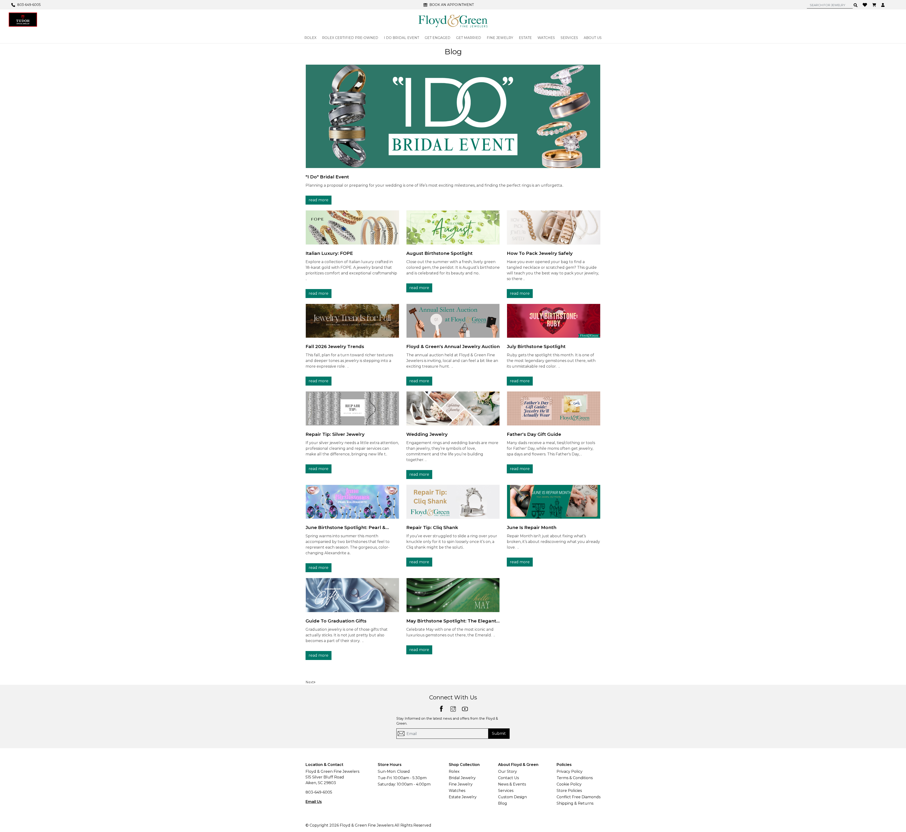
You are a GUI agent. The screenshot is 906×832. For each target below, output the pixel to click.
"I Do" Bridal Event (327, 177)
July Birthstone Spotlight (536, 346)
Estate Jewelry (463, 797)
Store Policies (569, 790)
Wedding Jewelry (427, 434)
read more (318, 200)
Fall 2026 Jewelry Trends (335, 346)
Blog (502, 803)
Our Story (507, 771)
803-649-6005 (319, 792)
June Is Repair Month (531, 527)
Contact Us (508, 778)
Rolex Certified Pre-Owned (350, 38)
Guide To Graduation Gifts (336, 621)
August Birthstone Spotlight (439, 253)
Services (505, 790)
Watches (457, 790)
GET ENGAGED (437, 38)
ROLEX (310, 38)
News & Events (512, 784)
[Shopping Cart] (874, 5)
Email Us (314, 801)
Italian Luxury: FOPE (329, 253)
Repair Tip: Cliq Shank (432, 527)
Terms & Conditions (575, 778)
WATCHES (546, 38)
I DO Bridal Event (401, 38)
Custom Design (512, 797)
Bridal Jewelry (462, 778)
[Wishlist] (865, 4)
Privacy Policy (570, 771)
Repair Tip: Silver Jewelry (335, 434)
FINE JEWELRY (500, 38)
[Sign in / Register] (883, 5)
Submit (499, 733)
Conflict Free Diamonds (578, 797)
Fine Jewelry (461, 784)
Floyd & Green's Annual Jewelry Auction (453, 346)
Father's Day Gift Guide (534, 434)
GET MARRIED (468, 38)
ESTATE (525, 38)
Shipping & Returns (575, 803)
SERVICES (569, 38)
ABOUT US (593, 38)
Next (310, 682)
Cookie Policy (569, 784)
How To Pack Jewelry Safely (540, 253)
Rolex (454, 771)
